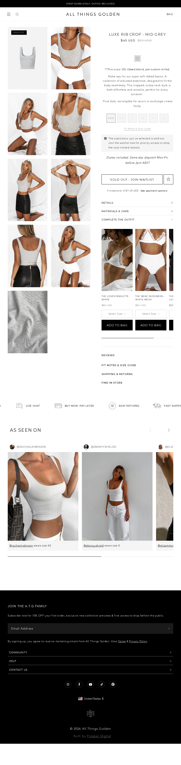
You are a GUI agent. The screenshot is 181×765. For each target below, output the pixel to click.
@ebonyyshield (94, 546)
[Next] (169, 430)
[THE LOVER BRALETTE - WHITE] (117, 260)
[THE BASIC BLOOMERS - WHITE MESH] (150, 260)
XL (165, 119)
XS (123, 119)
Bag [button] (170, 14)
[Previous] (150, 430)
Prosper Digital (99, 736)
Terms (122, 641)
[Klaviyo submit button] (169, 628)
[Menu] (8, 14)
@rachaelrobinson (21, 546)
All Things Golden (96, 728)
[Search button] (17, 14)
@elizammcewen (168, 546)
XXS (111, 119)
